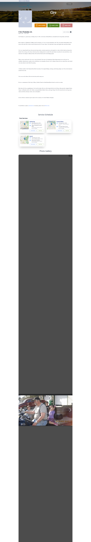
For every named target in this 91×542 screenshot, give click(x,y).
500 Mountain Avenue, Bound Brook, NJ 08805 (37, 142)
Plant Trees (40, 130)
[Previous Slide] (21, 410)
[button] (24, 124)
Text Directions (33, 130)
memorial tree (31, 105)
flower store (47, 105)
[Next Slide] (70, 410)
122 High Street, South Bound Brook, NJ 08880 (64, 128)
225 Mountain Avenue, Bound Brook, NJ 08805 (37, 128)
